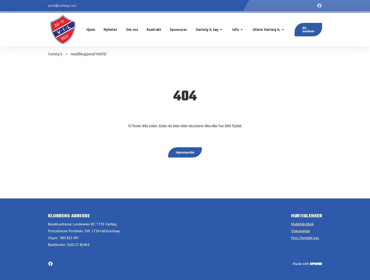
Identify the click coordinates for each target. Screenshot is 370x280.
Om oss (132, 29)
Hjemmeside (185, 152)
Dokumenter (300, 231)
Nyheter (110, 29)
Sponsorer (178, 29)
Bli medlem (308, 29)
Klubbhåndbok (302, 224)
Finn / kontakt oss (305, 238)
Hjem (91, 29)
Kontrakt (154, 29)
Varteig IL (55, 54)
